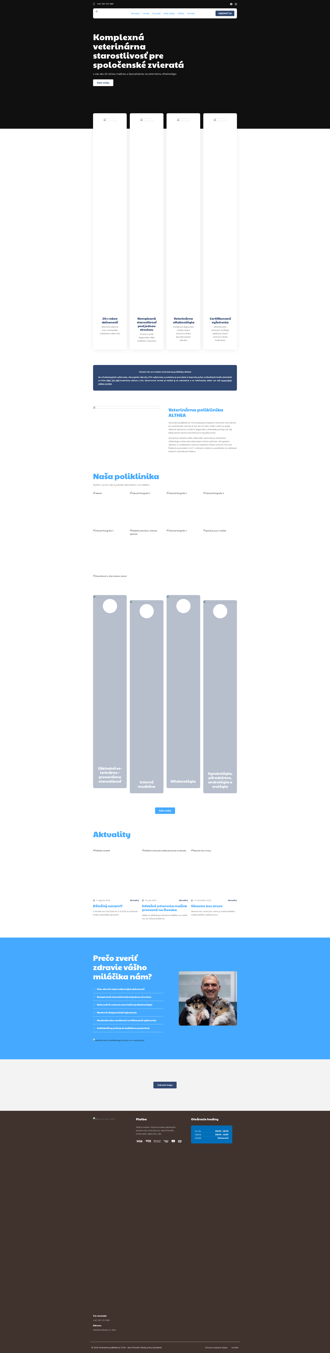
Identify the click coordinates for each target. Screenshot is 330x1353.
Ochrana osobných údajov (216, 1347)
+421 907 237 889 (105, 3)
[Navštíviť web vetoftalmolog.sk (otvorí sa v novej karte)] (118, 1040)
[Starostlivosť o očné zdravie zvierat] (110, 576)
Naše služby (169, 13)
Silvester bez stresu (206, 906)
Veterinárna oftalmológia (183, 320)
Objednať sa (225, 13)
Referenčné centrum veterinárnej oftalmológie (124, 1004)
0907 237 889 (112, 380)
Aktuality (135, 13)
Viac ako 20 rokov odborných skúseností (121, 989)
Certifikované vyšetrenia (220, 320)
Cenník (146, 13)
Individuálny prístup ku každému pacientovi (123, 1028)
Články (181, 13)
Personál (156, 13)
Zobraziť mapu (165, 1085)
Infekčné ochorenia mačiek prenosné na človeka (164, 908)
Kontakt (191, 13)
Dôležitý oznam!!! (107, 906)
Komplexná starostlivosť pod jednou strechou (146, 324)
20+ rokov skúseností (110, 320)
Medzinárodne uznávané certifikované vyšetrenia (126, 1020)
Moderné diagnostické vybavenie (117, 1012)
